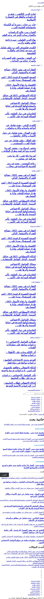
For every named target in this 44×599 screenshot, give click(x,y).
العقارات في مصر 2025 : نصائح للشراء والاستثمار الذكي (25, 551)
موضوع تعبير (35, 282)
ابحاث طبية (36, 121)
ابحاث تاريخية (35, 9)
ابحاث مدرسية (35, 226)
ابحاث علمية (36, 171)
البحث (42, 471)
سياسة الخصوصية (34, 390)
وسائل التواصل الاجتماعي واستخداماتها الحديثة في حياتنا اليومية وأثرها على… (21, 106)
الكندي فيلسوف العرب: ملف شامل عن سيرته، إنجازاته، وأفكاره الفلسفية (18, 50)
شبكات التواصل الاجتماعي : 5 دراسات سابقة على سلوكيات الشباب (21, 344)
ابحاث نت (41, 2)
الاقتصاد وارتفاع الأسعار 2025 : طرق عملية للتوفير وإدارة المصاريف (20, 88)
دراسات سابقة (35, 337)
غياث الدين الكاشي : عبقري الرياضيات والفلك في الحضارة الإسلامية (21, 17)
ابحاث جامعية (35, 65)
